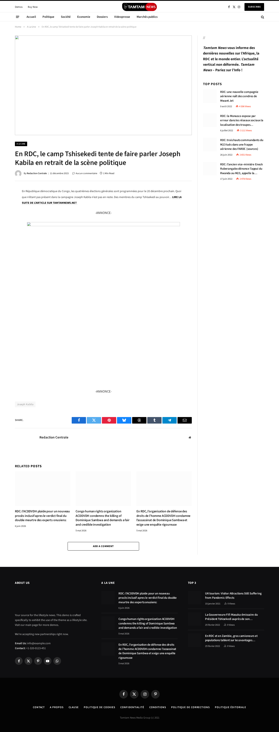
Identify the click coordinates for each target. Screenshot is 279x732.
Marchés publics (147, 17)
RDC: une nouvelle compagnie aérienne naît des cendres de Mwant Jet (239, 96)
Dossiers (102, 17)
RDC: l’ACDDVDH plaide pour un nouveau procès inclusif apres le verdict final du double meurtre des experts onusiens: (42, 516)
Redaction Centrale (37, 173)
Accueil (31, 17)
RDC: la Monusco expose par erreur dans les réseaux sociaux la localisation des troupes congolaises (241, 120)
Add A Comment (103, 546)
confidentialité (132, 707)
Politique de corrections (190, 707)
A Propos (56, 707)
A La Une (21, 143)
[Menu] (17, 17)
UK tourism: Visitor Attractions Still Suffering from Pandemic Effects (233, 595)
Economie (83, 17)
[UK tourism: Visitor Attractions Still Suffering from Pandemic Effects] (194, 597)
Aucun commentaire (86, 173)
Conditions (157, 707)
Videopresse (122, 17)
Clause (74, 707)
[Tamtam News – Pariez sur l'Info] (139, 7)
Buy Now (33, 7)
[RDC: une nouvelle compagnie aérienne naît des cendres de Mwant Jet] (210, 96)
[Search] (262, 16)
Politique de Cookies (99, 707)
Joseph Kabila (25, 404)
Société (66, 17)
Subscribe (254, 7)
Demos (18, 7)
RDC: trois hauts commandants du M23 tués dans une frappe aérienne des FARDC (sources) (241, 144)
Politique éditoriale (230, 707)
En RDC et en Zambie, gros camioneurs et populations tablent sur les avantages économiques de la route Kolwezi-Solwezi (231, 638)
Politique (48, 17)
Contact (39, 707)
